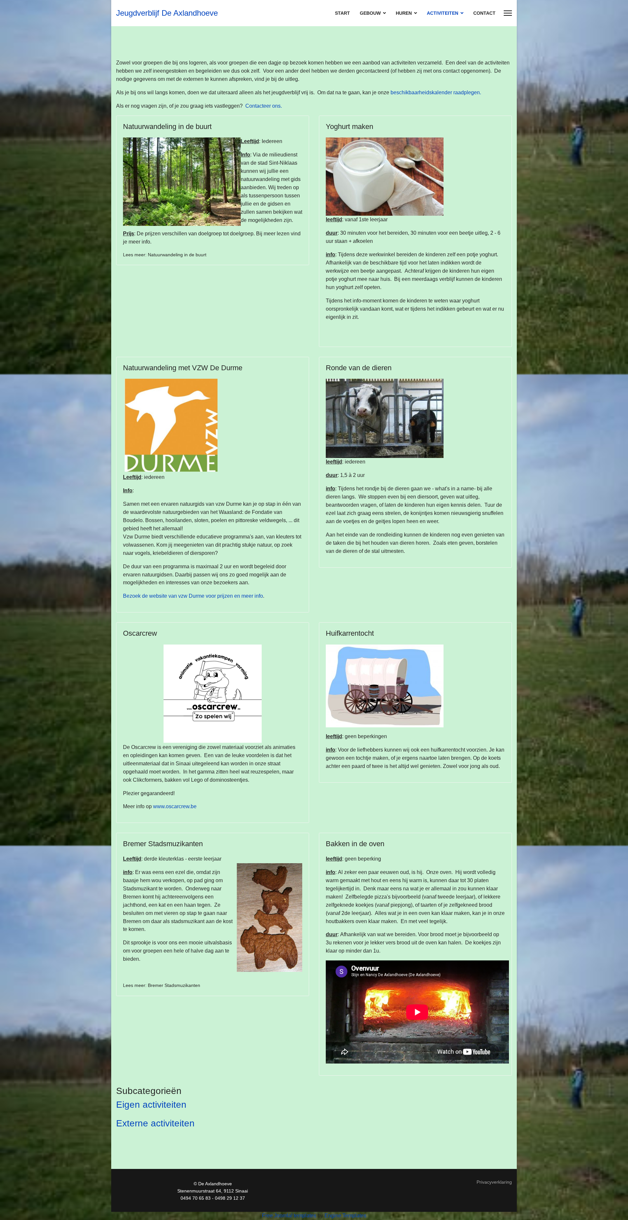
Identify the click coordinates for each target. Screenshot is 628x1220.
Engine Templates (345, 1215)
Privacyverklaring (494, 1182)
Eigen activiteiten (151, 1105)
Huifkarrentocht (350, 633)
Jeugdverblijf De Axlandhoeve (167, 13)
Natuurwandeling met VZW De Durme (182, 368)
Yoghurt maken (349, 126)
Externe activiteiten (155, 1123)
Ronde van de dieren (359, 368)
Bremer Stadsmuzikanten (163, 844)
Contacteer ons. (263, 106)
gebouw (370, 13)
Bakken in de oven (355, 844)
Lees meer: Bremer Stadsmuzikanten (161, 985)
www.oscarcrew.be (175, 806)
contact (484, 13)
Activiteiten (442, 13)
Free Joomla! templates (289, 1215)
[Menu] (508, 13)
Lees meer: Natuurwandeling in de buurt (164, 254)
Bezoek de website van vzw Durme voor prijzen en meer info (193, 596)
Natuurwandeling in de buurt (167, 126)
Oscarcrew (140, 633)
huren (404, 13)
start (342, 13)
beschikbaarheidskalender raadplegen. (436, 92)
